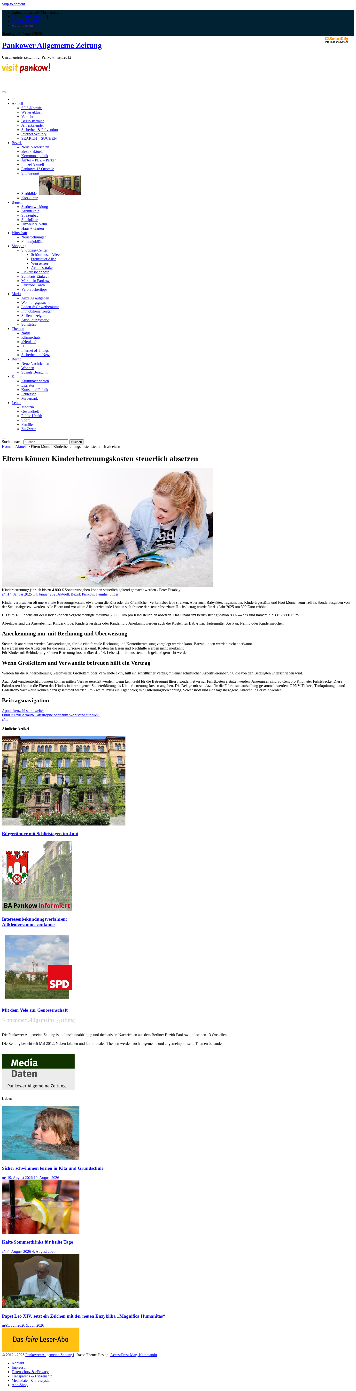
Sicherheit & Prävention (39, 130)
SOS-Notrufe (31, 108)
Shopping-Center (34, 250)
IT (23, 346)
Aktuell (17, 103)
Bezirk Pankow (82, 594)
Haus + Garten (32, 228)
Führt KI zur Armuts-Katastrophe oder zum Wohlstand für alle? (51, 715)
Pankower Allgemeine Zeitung (52, 45)
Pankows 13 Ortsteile (37, 169)
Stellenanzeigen (33, 315)
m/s (4, 1178)
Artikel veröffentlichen (29, 17)
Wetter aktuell (31, 112)
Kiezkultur (29, 198)
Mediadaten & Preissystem (32, 1380)
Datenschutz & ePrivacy (30, 1372)
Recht (16, 359)
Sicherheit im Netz (35, 355)
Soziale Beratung (34, 372)
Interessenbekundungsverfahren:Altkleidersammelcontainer (34, 922)
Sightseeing (30, 173)
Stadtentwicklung (34, 207)
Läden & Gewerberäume (40, 307)
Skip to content (13, 4)
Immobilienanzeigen (36, 311)
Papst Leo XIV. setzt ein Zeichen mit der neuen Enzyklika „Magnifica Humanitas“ (83, 1316)
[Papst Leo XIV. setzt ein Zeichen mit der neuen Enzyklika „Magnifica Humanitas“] (40, 1307)
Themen (18, 329)
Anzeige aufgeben (35, 298)
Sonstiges (28, 324)
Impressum (20, 1367)
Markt (16, 294)
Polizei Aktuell (32, 164)
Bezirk (17, 143)
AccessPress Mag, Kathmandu (133, 1355)
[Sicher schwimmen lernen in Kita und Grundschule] (40, 1159)
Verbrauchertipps (34, 289)
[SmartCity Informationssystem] (336, 40)
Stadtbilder (30, 193)
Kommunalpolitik (34, 156)
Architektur (30, 211)
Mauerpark (29, 398)
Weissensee (39, 263)
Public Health (31, 416)
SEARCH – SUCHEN (39, 138)
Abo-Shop (20, 1385)
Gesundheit (30, 411)
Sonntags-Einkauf (35, 276)
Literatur (27, 385)
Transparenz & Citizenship (32, 1376)
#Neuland (28, 342)
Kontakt (18, 1363)
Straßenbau (30, 215)
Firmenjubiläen (32, 241)
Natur (25, 333)
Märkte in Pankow (35, 281)
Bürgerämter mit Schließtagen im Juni (40, 833)
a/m (5, 594)
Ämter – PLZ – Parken (38, 160)
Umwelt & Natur (34, 224)
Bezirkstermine (32, 121)
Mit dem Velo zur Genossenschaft (35, 1010)
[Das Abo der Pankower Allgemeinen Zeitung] (40, 1350)
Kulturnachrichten (35, 381)
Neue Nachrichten (35, 147)
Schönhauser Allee (45, 254)
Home (6, 446)
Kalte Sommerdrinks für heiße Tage (37, 1242)
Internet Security (33, 134)
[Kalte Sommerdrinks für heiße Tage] (40, 1233)
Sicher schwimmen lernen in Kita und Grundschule (52, 1168)
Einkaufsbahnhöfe (35, 272)
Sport (25, 420)
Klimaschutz (30, 337)
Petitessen (28, 394)
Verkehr (27, 117)
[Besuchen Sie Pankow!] (26, 72)
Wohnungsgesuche (35, 302)
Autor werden (22, 25)
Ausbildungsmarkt (35, 320)
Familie (27, 424)
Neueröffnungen (33, 237)
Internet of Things (35, 350)
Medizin (27, 407)
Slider (113, 594)
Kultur (17, 376)
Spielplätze (29, 220)
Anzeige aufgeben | (26, 21)
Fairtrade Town (33, 285)
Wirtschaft (19, 233)
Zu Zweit (28, 429)
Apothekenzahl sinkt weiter (23, 711)
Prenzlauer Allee (43, 259)
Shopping (19, 246)
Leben (16, 403)
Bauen (17, 202)
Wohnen (27, 368)
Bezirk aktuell (32, 151)
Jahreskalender (32, 125)
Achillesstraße (42, 268)
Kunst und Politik (34, 390)
